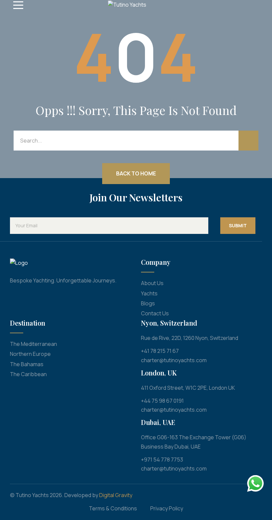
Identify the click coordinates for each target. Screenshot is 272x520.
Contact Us (155, 313)
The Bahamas (26, 364)
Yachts (149, 293)
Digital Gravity (115, 495)
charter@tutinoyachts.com (174, 360)
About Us (152, 283)
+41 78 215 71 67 (160, 351)
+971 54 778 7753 (162, 459)
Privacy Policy (166, 508)
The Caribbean (28, 374)
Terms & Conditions (113, 508)
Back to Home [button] (136, 173)
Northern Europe (30, 354)
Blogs (148, 303)
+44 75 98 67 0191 (162, 400)
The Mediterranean (33, 344)
